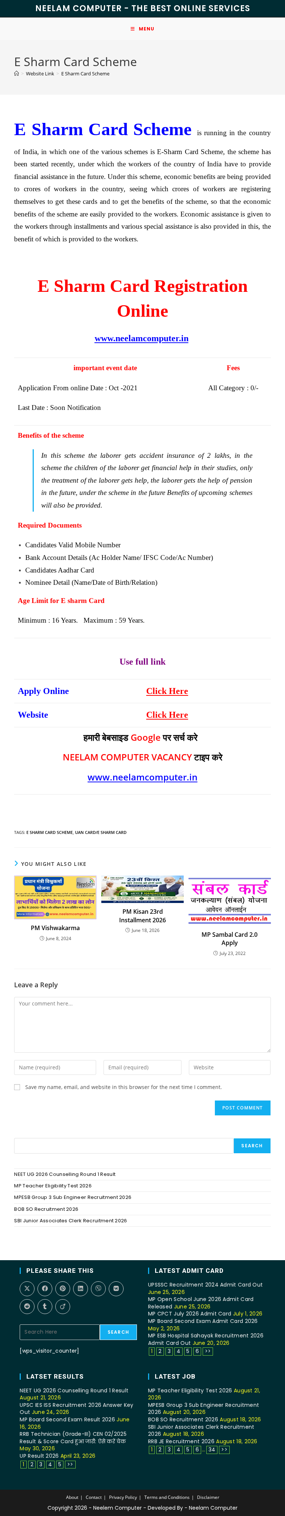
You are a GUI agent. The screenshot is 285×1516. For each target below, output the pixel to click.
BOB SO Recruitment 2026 (46, 1209)
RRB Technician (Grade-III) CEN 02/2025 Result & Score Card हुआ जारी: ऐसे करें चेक (73, 1437)
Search (252, 1145)
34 (212, 1449)
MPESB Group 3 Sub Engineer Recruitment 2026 (72, 1197)
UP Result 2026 (39, 1456)
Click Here (167, 691)
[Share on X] (27, 1288)
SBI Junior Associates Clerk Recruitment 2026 (70, 1220)
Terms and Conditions (167, 1497)
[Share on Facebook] (44, 1288)
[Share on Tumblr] (44, 1306)
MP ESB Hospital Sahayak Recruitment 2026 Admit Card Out (205, 1339)
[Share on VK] (116, 1288)
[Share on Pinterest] (62, 1288)
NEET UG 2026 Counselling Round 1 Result (64, 1174)
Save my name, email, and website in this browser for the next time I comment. (123, 1086)
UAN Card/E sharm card (101, 832)
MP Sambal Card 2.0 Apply (230, 938)
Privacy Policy (123, 1497)
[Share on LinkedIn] (80, 1288)
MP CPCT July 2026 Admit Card (189, 1313)
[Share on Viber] (98, 1288)
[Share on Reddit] (27, 1306)
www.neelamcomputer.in (142, 338)
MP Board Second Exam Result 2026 (67, 1419)
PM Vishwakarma (55, 928)
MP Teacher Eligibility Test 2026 (53, 1185)
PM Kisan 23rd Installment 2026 (142, 915)
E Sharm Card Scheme (85, 73)
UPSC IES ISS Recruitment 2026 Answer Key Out (76, 1408)
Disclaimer (208, 1497)
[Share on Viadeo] (62, 1306)
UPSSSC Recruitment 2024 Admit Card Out (205, 1284)
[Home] (16, 73)
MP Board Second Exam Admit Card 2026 (203, 1321)
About (72, 1497)
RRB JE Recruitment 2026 (181, 1441)
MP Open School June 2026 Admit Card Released (201, 1302)
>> (208, 1351)
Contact (94, 1497)
